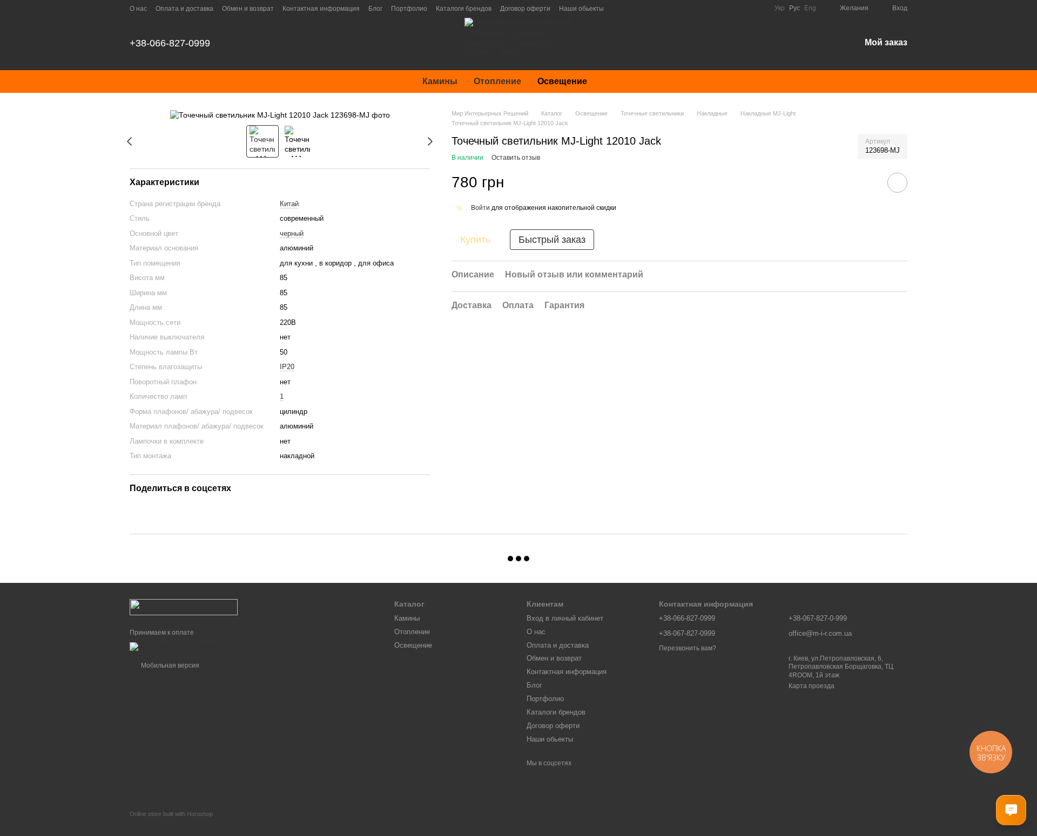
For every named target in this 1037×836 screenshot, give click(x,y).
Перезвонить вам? (687, 648)
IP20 (287, 367)
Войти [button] (480, 208)
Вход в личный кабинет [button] (565, 618)
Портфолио (409, 8)
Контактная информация (321, 8)
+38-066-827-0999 (170, 43)
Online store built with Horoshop (171, 814)
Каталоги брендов (463, 8)
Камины (439, 81)
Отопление (497, 81)
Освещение (562, 81)
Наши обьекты (581, 8)
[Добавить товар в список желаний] (897, 183)
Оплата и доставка (184, 8)
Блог (375, 8)
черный (292, 233)
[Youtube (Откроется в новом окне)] (658, 8)
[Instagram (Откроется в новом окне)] (619, 8)
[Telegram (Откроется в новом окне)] (670, 8)
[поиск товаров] (614, 81)
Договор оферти (525, 8)
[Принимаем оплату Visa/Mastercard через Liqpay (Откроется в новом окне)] (209, 646)
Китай (289, 204)
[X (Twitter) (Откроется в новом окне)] (683, 8)
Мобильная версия (169, 665)
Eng (810, 8)
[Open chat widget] (1011, 810)
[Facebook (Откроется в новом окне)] (645, 8)
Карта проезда (811, 686)
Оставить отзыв (515, 157)
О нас (138, 8)
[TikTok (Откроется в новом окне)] (632, 8)
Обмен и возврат (248, 8)
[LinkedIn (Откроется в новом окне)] (696, 8)
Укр (780, 8)
